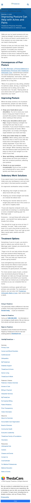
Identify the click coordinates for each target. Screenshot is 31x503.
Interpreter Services (7, 394)
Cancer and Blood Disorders (9, 351)
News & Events (5, 471)
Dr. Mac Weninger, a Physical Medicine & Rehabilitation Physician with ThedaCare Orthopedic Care (15, 71)
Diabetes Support (6, 366)
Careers (3, 450)
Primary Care (5, 347)
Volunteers (4, 440)
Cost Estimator (5, 461)
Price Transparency (7, 408)
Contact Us (4, 457)
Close (15, 501)
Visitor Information (6, 412)
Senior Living (5, 373)
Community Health (6, 429)
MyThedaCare (5, 362)
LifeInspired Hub (6, 446)
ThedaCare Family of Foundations (11, 436)
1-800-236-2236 (12, 318)
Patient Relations (6, 404)
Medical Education (6, 468)
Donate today (5, 310)
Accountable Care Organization (10, 422)
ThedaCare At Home (7, 369)
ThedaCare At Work (7, 376)
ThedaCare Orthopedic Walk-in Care (13, 292)
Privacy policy (5, 497)
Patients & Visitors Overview (9, 383)
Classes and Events (7, 453)
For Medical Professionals (9, 464)
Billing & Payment (6, 390)
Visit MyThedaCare (7, 339)
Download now (16, 334)
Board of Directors (6, 425)
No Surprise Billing (6, 401)
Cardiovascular (5, 355)
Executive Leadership (7, 433)
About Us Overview (7, 418)
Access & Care (5, 386)
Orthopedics (4, 358)
